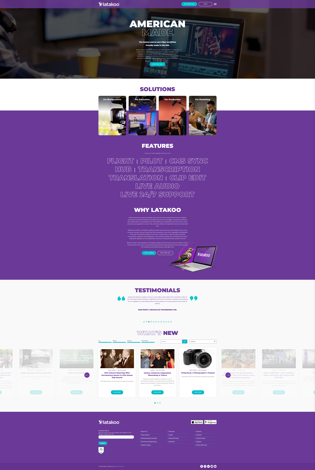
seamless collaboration (160, 234)
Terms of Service (201, 445)
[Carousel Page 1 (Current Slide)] (155, 403)
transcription (132, 236)
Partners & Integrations (149, 441)
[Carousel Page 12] (171, 321)
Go (185, 341)
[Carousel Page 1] (144, 321)
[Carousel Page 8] (161, 321)
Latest (171, 435)
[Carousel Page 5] (153, 321)
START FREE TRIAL (165, 253)
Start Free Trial (157, 64)
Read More (117, 392)
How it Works (148, 253)
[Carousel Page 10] (166, 321)
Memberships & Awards (149, 438)
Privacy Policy (200, 438)
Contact (198, 435)
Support (199, 441)
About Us (144, 431)
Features (172, 431)
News (114, 341)
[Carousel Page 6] (156, 321)
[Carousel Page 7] (158, 321)
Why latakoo (145, 435)
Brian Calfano (112, 370)
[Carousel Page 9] (163, 321)
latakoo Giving (146, 445)
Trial (189, 4)
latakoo (153, 370)
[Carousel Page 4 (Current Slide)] (151, 321)
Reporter (145, 341)
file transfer (179, 222)
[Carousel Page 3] (149, 321)
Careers (198, 431)
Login (205, 4)
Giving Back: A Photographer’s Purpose (198, 373)
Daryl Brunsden (119, 466)
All (99, 341)
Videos (129, 341)
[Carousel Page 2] (146, 321)
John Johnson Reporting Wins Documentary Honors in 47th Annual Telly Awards (117, 375)
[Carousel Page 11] (168, 321)
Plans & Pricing (174, 438)
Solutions (172, 441)
